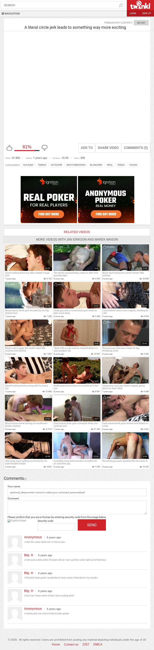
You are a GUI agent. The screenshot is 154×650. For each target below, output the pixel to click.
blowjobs (96, 165)
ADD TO (87, 148)
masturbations (76, 165)
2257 (85, 644)
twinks (42, 165)
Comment (13, 498)
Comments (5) (136, 148)
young (133, 165)
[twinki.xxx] (140, 5)
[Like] (9, 148)
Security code (45, 520)
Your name (14, 486)
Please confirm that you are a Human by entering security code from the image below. (57, 517)
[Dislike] (44, 148)
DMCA (97, 644)
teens (121, 165)
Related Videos (77, 232)
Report (141, 23)
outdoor (56, 165)
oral (110, 165)
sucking (28, 165)
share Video (108, 148)
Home (56, 644)
